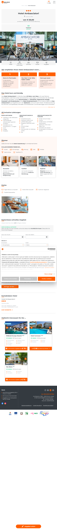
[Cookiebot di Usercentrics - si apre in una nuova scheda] (48, 249)
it (45, 390)
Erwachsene (4, 242)
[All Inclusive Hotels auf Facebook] (2, 404)
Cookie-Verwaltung (37, 405)
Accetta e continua (46, 278)
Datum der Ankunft (5, 234)
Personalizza (27, 278)
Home (23, 5)
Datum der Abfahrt (30, 234)
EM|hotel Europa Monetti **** (15, 336)
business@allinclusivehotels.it (45, 397)
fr (53, 390)
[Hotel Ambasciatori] (28, 47)
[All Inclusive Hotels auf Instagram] (5, 404)
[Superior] (47, 161)
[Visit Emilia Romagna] (35, 413)
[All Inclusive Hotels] (5, 2)
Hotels (26, 5)
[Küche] (14, 204)
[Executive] (9, 161)
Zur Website (6, 310)
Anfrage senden (9, 286)
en (48, 390)
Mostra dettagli (48, 274)
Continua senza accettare (10, 278)
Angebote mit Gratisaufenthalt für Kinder (10, 398)
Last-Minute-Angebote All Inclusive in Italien (10, 393)
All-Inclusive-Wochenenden (10, 396)
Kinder (27, 242)
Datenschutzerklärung (27, 405)
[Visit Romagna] (44, 413)
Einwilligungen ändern (48, 405)
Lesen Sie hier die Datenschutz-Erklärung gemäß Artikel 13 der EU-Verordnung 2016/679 (20, 282)
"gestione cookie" (49, 267)
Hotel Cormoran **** (37, 336)
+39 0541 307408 (49, 399)
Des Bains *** (10, 367)
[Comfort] (28, 161)
